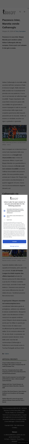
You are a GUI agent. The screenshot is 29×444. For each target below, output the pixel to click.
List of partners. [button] (22, 228)
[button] (14, 220)
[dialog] (14, 222)
